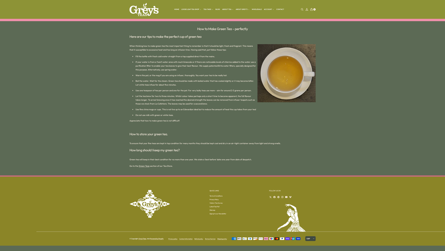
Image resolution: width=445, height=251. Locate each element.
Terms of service (210, 239)
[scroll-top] (441, 247)
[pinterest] (279, 197)
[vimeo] (291, 197)
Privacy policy (172, 239)
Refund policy (198, 239)
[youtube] (287, 197)
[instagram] (283, 197)
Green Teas (144, 166)
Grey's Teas (142, 239)
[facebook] (275, 197)
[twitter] (271, 197)
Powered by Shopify (156, 239)
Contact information (186, 239)
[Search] (302, 9)
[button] (306, 9)
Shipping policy (222, 239)
